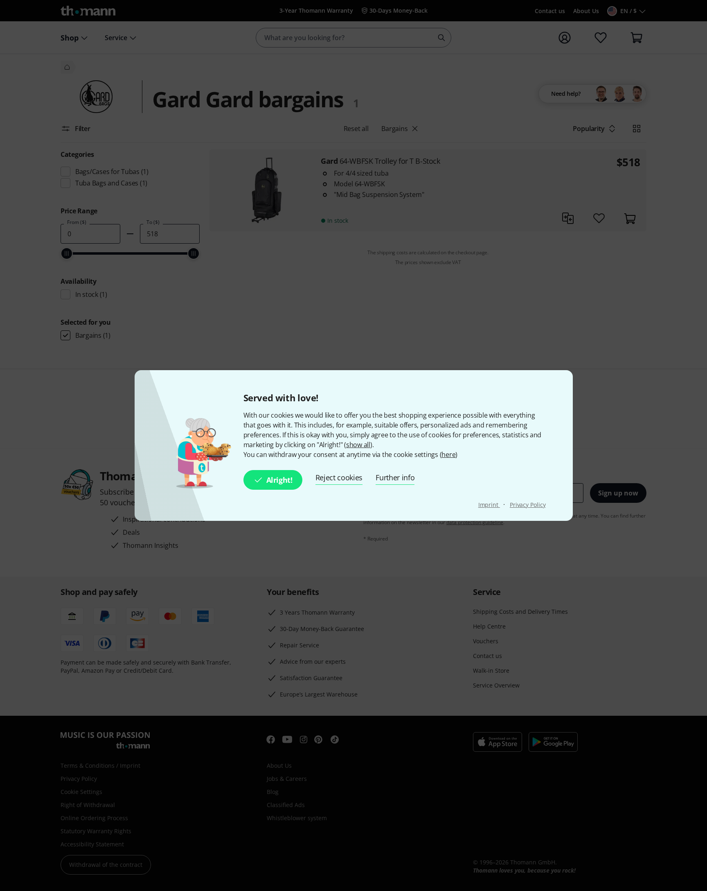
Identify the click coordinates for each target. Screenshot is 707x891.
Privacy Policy (528, 505)
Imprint (489, 505)
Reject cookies (339, 477)
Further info (395, 477)
